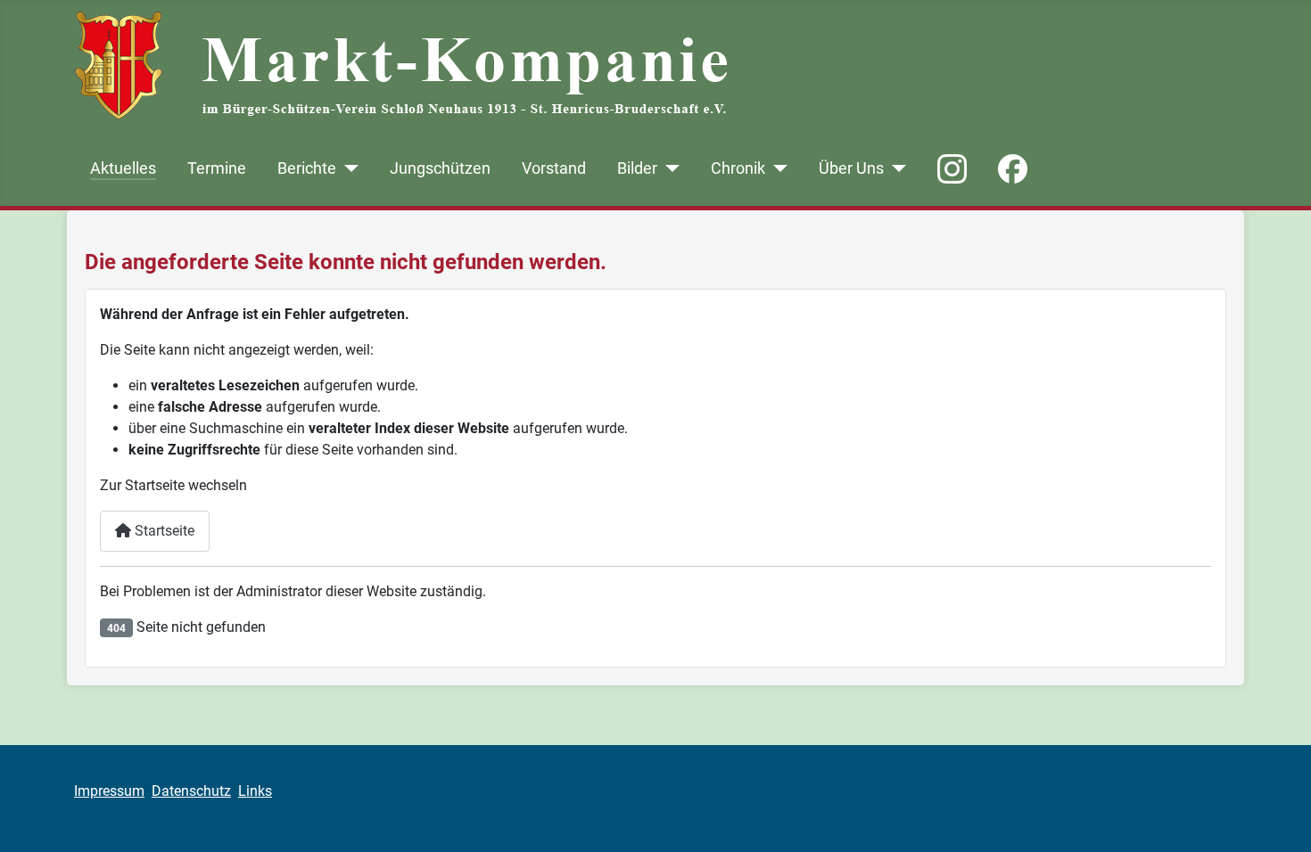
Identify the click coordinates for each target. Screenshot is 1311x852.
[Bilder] (668, 169)
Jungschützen (440, 168)
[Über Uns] (895, 169)
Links (255, 790)
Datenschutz (191, 790)
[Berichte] (347, 169)
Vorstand (554, 168)
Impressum (109, 790)
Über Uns (851, 168)
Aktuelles (123, 168)
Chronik (738, 168)
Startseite (162, 530)
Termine (216, 168)
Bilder (637, 168)
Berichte (306, 168)
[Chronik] (776, 169)
